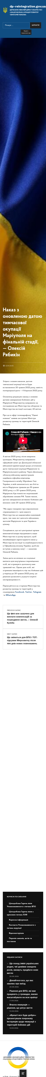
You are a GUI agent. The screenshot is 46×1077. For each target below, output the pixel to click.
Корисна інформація (18, 920)
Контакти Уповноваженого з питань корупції (21, 926)
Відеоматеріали (16, 933)
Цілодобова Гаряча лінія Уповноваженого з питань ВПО (21, 905)
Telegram (36, 592)
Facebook (19, 592)
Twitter (28, 592)
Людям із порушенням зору (26, 32)
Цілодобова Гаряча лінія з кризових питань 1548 (20, 913)
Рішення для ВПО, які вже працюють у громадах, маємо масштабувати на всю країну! (22, 994)
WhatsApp (10, 595)
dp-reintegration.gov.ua (28, 6)
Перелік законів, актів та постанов (19, 940)
